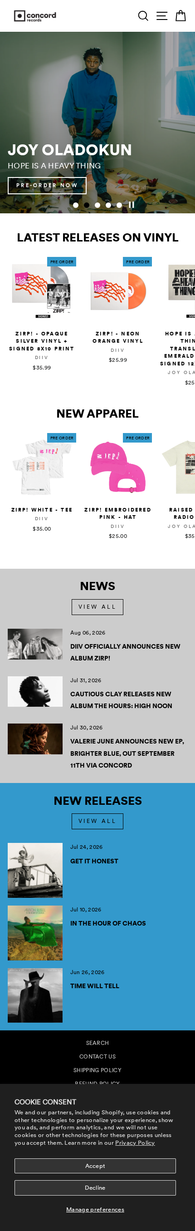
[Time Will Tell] (35, 995)
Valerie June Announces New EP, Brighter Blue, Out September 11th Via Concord (127, 753)
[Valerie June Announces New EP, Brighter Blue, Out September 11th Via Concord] (35, 739)
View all (97, 607)
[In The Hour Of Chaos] (35, 933)
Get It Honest (94, 861)
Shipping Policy (97, 1070)
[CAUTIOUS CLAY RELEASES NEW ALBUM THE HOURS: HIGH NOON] (35, 691)
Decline (95, 1187)
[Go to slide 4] (108, 205)
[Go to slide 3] (97, 205)
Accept (95, 1165)
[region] (97, 122)
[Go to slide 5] (119, 205)
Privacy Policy (135, 1142)
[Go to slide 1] (75, 205)
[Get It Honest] (35, 870)
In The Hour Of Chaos (108, 923)
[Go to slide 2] (86, 205)
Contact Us (97, 1057)
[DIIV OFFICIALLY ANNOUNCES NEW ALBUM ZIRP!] (35, 644)
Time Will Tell (94, 986)
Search (97, 1043)
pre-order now (47, 185)
